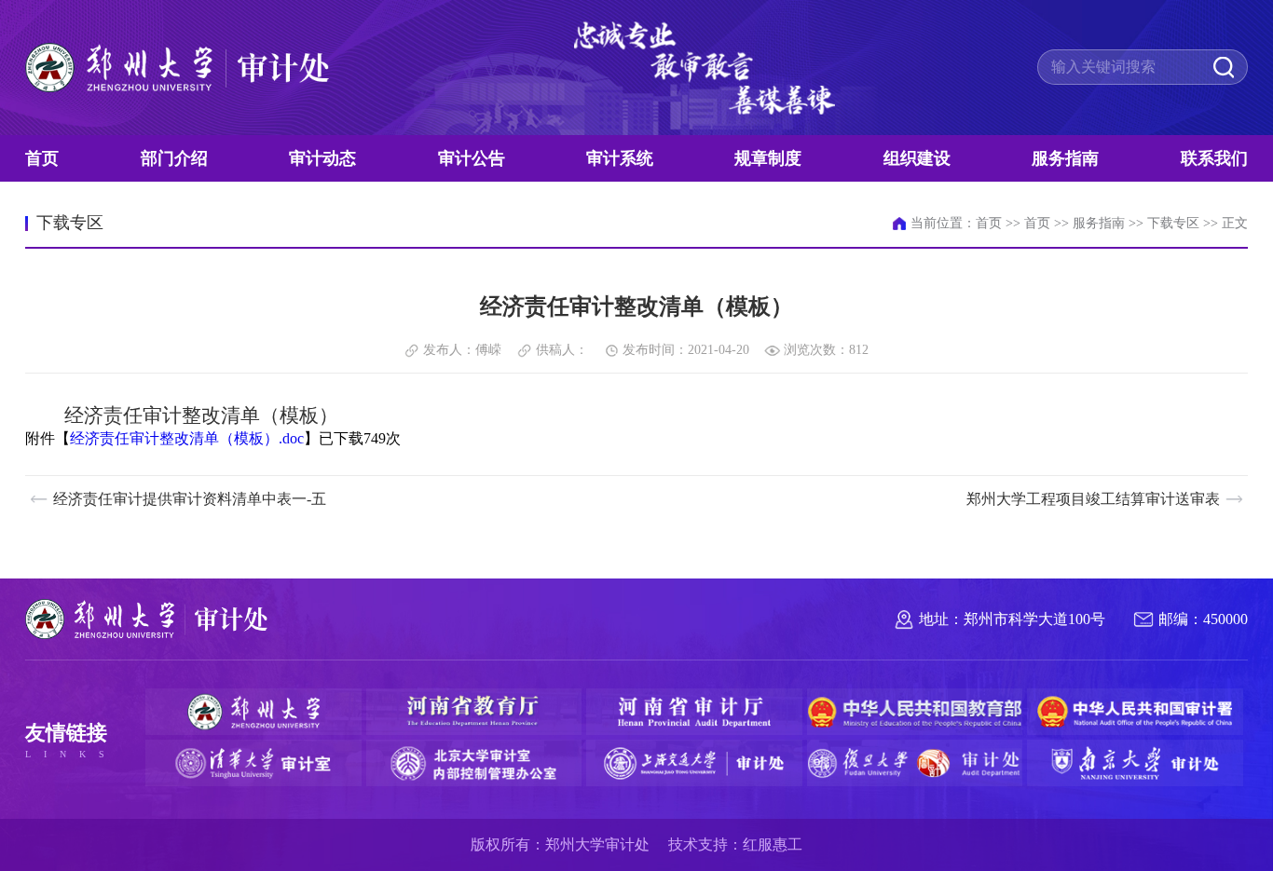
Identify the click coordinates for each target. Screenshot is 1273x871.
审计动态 (322, 158)
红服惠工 (772, 844)
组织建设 (917, 158)
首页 (42, 158)
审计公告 (471, 158)
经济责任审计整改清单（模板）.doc (187, 438)
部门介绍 (174, 158)
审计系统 (619, 158)
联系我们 (1214, 158)
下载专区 (1173, 223)
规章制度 (767, 158)
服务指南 (1065, 158)
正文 (1235, 223)
